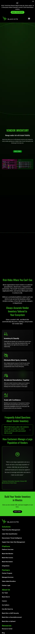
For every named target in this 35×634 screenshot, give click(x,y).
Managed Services (7, 577)
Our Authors (5, 605)
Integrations (5, 566)
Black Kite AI (6, 597)
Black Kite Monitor (7, 553)
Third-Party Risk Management (11, 530)
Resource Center (7, 629)
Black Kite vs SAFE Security (10, 613)
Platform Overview (7, 549)
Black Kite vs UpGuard (8, 621)
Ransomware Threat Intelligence (12, 538)
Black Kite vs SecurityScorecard (12, 617)
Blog (3, 633)
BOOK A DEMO (17, 151)
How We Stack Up (7, 609)
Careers (4, 601)
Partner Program (7, 573)
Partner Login (6, 585)
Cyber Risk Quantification (9, 534)
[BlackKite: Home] (10, 19)
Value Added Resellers (9, 581)
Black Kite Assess (7, 557)
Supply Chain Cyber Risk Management (13, 542)
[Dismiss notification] (33, 1)
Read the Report (17, 12)
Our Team (5, 593)
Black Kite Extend (7, 561)
